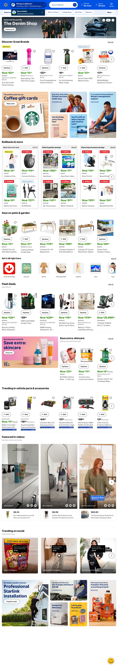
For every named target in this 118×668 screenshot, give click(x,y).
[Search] (75, 5)
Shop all (110, 42)
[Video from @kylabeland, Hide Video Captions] (35, 505)
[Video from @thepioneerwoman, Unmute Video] (109, 505)
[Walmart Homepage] (6, 5)
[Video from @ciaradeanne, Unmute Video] (70, 505)
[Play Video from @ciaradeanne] (59, 476)
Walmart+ (89, 12)
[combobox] (63, 5)
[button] (86, 5)
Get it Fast (78, 12)
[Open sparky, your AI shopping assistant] (110, 660)
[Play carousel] (108, 20)
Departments (9, 12)
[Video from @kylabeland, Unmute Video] (31, 505)
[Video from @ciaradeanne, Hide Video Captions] (74, 505)
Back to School (53, 12)
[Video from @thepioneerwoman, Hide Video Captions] (112, 505)
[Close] (42, 12)
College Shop (66, 12)
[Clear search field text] (69, 5)
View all (35, 147)
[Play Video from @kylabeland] (20, 476)
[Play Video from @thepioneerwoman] (97, 476)
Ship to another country (25, 13)
